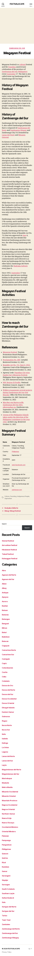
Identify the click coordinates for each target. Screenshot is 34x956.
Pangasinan (6, 845)
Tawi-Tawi (6, 920)
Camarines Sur (8, 655)
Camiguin (6, 659)
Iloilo (4, 734)
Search (4, 524)
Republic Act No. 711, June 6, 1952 (16, 365)
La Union (5, 747)
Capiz (4, 663)
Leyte (4, 765)
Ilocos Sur (6, 730)
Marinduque (7, 778)
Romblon (5, 867)
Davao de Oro (7, 686)
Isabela (5, 739)
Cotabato (6, 681)
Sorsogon (6, 885)
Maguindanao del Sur (10, 774)
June (24, 235)
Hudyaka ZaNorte (21, 266)
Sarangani (6, 876)
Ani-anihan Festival (9, 545)
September (11, 74)
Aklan (4, 584)
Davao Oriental (8, 703)
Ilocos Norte (7, 725)
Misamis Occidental (10, 792)
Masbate (5, 783)
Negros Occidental (9, 805)
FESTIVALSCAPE (17, 4)
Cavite (4, 672)
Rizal (4, 862)
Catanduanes (7, 668)
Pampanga (6, 840)
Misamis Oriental (9, 796)
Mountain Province (9, 801)
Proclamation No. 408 (11, 360)
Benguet (5, 624)
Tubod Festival (8, 554)
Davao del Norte (8, 690)
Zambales (6, 924)
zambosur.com (17, 490)
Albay (4, 588)
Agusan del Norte (9, 575)
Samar (4, 871)
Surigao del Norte (9, 907)
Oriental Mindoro (9, 831)
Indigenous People (23, 496)
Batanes (5, 615)
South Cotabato (8, 889)
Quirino (5, 858)
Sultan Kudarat (8, 898)
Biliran (4, 628)
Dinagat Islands (8, 708)
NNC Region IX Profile (11, 383)
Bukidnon (6, 637)
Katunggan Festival (9, 559)
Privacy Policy (6, 952)
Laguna (5, 752)
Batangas (6, 619)
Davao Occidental (9, 699)
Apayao (5, 597)
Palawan (5, 836)
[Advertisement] (17, 26)
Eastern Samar (8, 712)
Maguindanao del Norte (11, 770)
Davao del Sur (7, 694)
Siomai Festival (8, 541)
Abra (4, 570)
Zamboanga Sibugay (18, 130)
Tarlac (4, 916)
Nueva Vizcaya (8, 823)
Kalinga (5, 743)
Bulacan (5, 641)
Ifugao (4, 721)
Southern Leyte (8, 893)
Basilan (5, 606)
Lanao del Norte (8, 135)
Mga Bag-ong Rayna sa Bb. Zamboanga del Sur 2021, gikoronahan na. (13, 404)
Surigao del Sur (8, 911)
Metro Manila (7, 787)
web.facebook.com (18, 465)
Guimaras (6, 716)
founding (12, 67)
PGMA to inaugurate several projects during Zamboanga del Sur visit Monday (17, 392)
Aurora (5, 601)
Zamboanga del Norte (11, 929)
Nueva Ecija (6, 818)
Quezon (5, 854)
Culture (7, 496)
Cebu (4, 677)
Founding (13, 496)
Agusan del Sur (8, 579)
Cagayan (5, 646)
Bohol (4, 632)
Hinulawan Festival (9, 550)
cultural (22, 65)
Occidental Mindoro (10, 827)
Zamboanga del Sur (17, 48)
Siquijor (5, 880)
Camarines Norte (9, 650)
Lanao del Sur (7, 761)
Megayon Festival (10, 352)
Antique (5, 593)
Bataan (5, 610)
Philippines (22, 72)
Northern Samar (8, 814)
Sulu (3, 902)
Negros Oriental (8, 809)
